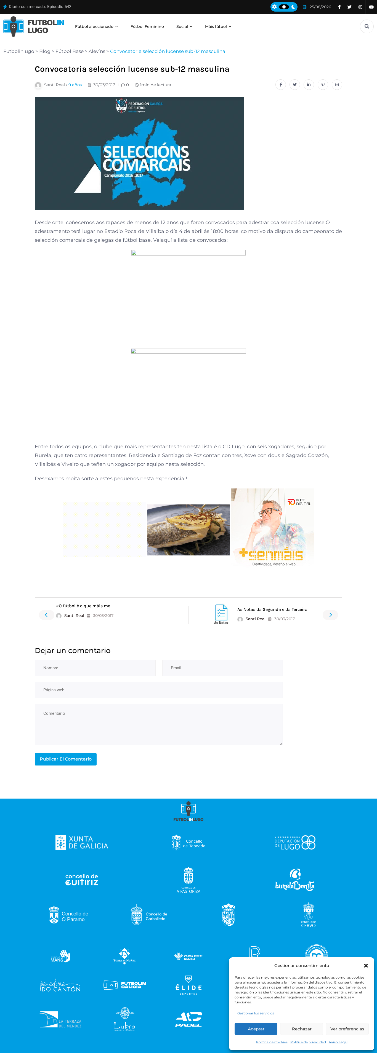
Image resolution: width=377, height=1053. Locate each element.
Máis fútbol (216, 26)
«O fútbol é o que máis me (83, 605)
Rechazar (302, 1028)
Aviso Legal (338, 1042)
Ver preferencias (347, 1028)
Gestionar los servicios (255, 1013)
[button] (366, 965)
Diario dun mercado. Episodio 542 (40, 6)
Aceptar (256, 1028)
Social (182, 26)
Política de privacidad (308, 1042)
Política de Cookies (272, 1042)
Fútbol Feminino (147, 26)
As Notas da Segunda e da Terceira (272, 609)
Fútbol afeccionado (94, 26)
